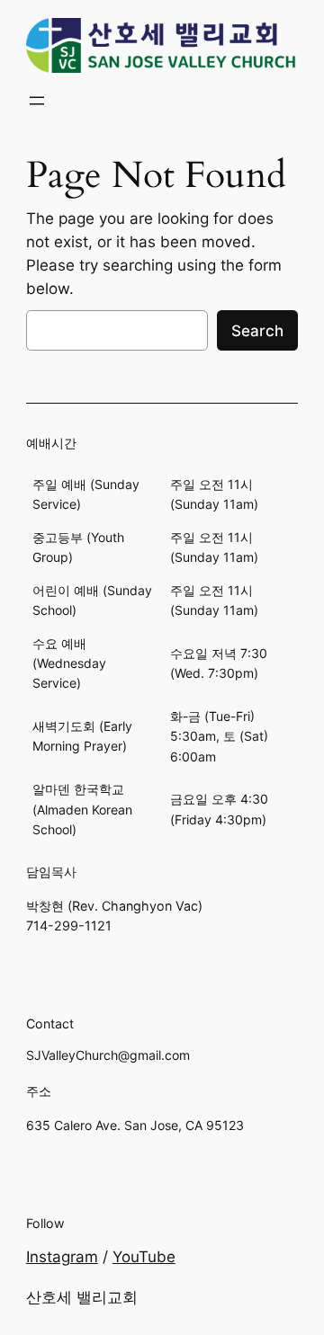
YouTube (144, 1257)
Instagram (62, 1257)
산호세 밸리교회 (82, 1297)
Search (257, 331)
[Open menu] (37, 100)
